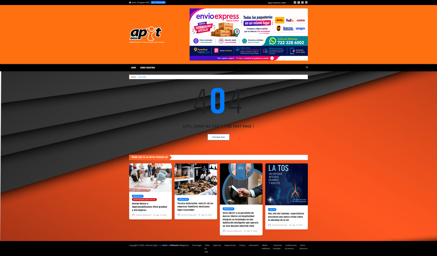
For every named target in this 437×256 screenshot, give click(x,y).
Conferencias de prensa (291, 247)
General (173, 245)
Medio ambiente (266, 247)
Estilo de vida (207, 248)
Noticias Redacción (143, 215)
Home (133, 67)
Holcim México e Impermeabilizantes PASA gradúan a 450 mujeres (149, 207)
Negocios (184, 245)
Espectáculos (230, 245)
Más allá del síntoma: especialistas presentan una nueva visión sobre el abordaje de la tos (286, 217)
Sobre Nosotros (147, 67)
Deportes (217, 245)
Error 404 (142, 77)
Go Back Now (219, 137)
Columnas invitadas (277, 247)
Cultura (242, 245)
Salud (164, 245)
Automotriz (254, 245)
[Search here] (307, 67)
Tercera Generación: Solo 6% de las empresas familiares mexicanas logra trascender (195, 207)
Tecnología (197, 245)
